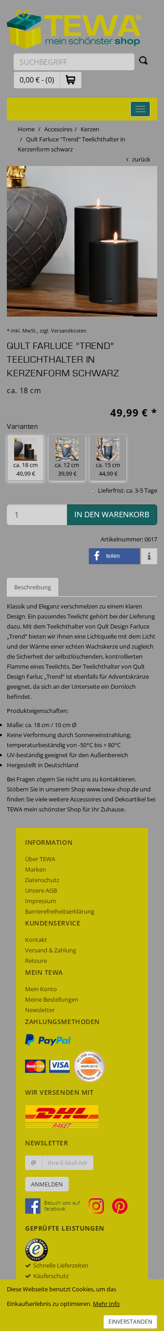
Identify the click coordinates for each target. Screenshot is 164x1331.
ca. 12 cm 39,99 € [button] (67, 469)
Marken (35, 869)
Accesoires (58, 129)
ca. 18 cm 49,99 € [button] (25, 469)
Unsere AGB (41, 890)
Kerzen (90, 129)
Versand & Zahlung (50, 950)
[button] (71, 79)
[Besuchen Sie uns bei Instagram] (99, 1205)
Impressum (40, 901)
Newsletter (40, 1010)
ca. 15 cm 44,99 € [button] (108, 469)
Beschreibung (32, 587)
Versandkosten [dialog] (69, 330)
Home (26, 129)
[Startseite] (74, 28)
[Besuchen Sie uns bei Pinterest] (120, 1205)
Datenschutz (42, 880)
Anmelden (47, 1184)
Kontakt (36, 940)
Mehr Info (106, 1304)
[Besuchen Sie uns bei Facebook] (56, 1205)
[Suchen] (143, 60)
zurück (141, 159)
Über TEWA (40, 859)
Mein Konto (41, 989)
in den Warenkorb (111, 514)
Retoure (36, 961)
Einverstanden (130, 1322)
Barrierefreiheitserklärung (59, 911)
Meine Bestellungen (51, 999)
